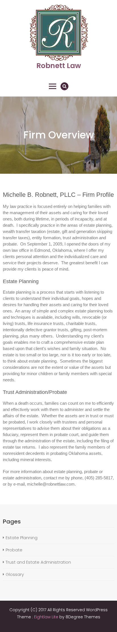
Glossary (15, 574)
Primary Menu (53, 86)
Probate (14, 550)
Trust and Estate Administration (38, 562)
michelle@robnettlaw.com (51, 484)
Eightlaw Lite (46, 617)
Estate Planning (21, 538)
